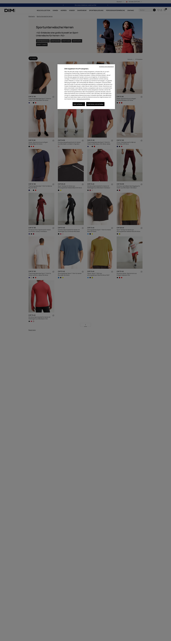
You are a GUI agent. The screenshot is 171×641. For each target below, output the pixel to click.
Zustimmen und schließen (95, 104)
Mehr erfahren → (78, 104)
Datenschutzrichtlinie (83, 99)
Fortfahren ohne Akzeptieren (106, 66)
